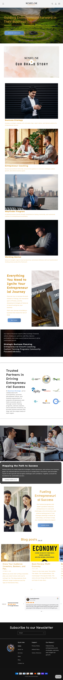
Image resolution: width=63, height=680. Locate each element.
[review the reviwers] (57, 598)
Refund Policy (35, 649)
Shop (19, 656)
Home (19, 646)
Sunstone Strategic (33, 676)
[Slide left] (28, 589)
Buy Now (14, 320)
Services (20, 653)
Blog (19, 660)
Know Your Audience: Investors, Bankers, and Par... (14, 566)
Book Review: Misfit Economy (41, 565)
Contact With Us (10, 479)
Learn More (45, 525)
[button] (3, 3)
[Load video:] (31, 62)
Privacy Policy (36, 646)
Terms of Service (36, 653)
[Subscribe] (43, 633)
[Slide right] (35, 589)
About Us (20, 649)
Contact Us (21, 663)
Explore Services (14, 33)
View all (40, 540)
